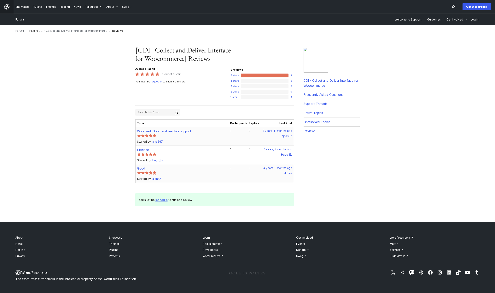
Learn (206, 237)
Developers (210, 249)
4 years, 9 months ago (277, 168)
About (19, 237)
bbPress (397, 249)
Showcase (115, 237)
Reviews (310, 131)
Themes (114, 243)
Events (300, 243)
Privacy (20, 256)
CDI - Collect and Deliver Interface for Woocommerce (73, 30)
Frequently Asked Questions (323, 95)
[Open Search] (453, 7)
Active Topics (313, 113)
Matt (394, 243)
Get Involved (304, 237)
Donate (302, 249)
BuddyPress (399, 256)
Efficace (143, 150)
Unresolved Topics (317, 122)
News (19, 243)
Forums (20, 19)
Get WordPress (476, 6)
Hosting (20, 249)
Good (141, 168)
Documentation (212, 243)
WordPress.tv (213, 256)
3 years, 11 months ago (277, 130)
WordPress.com (401, 237)
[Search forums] (176, 112)
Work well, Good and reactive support (164, 131)
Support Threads (316, 104)
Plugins (113, 249)
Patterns (114, 256)
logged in (156, 81)
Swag (301, 256)
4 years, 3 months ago (278, 149)
